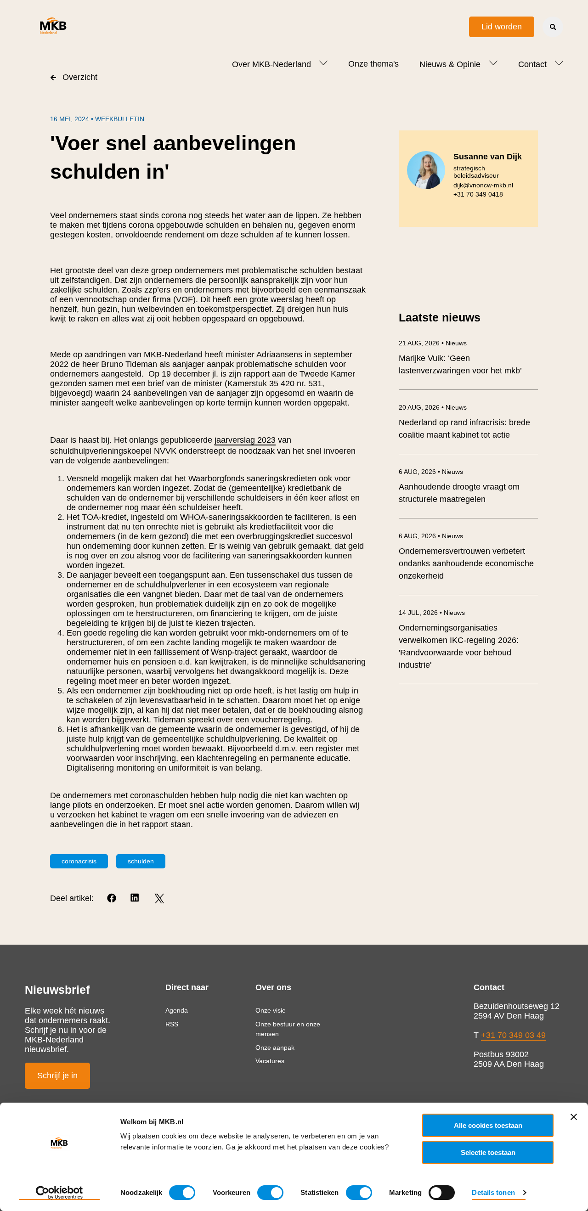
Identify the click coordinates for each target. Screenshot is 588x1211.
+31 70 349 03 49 (513, 1035)
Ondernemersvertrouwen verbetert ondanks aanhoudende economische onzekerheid (466, 563)
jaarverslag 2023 (245, 440)
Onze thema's (373, 63)
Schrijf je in (57, 1075)
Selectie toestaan (488, 1152)
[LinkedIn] (135, 898)
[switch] (270, 1192)
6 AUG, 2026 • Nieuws (431, 471)
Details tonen (493, 1192)
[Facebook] (112, 898)
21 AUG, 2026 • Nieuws (433, 343)
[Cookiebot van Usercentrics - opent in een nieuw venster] (59, 1193)
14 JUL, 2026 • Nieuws (432, 612)
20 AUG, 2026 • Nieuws (433, 407)
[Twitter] (159, 898)
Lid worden (501, 26)
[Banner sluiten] (574, 1117)
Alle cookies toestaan (488, 1125)
